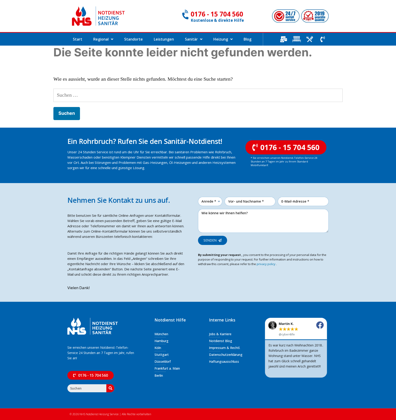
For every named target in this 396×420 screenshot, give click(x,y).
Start (77, 39)
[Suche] (110, 388)
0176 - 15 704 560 (217, 14)
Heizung (220, 39)
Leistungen (164, 39)
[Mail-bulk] (283, 39)
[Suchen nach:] (198, 95)
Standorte (133, 39)
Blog (247, 39)
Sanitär (191, 39)
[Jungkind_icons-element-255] (296, 39)
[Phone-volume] (323, 39)
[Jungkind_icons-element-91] (310, 39)
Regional (101, 39)
